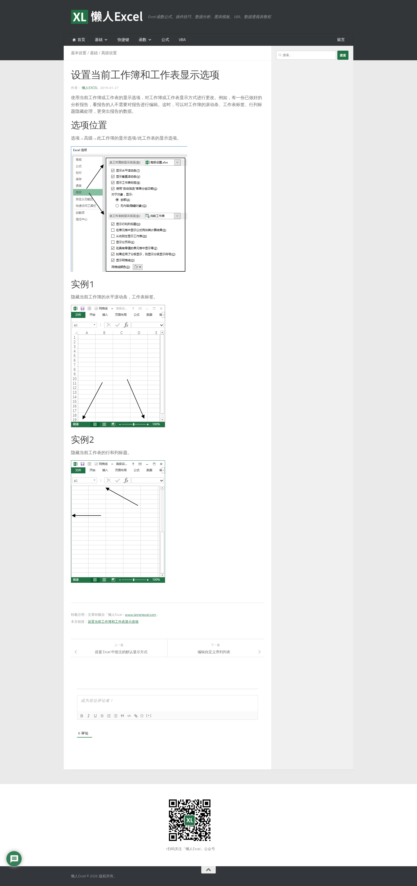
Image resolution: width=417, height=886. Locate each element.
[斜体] (88, 716)
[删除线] (102, 716)
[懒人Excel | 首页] (107, 17)
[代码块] (129, 716)
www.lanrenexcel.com (140, 615)
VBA (182, 39)
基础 (94, 53)
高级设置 (109, 53)
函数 (142, 39)
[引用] (122, 716)
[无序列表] (115, 716)
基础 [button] (99, 39)
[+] (149, 715)
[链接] (135, 716)
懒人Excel (90, 88)
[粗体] (81, 716)
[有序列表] (108, 716)
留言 (341, 39)
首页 (81, 39)
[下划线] (95, 716)
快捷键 (123, 39)
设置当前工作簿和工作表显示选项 (113, 622)
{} (142, 715)
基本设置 (78, 53)
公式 (165, 39)
